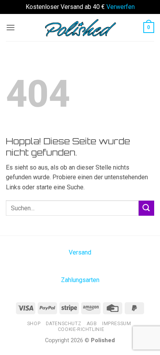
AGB (92, 323)
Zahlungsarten (80, 280)
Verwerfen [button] (120, 6)
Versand (80, 252)
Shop (33, 323)
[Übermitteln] (146, 208)
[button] (10, 27)
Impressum (116, 323)
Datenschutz (64, 323)
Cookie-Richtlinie (81, 329)
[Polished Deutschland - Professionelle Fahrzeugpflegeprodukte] (80, 27)
